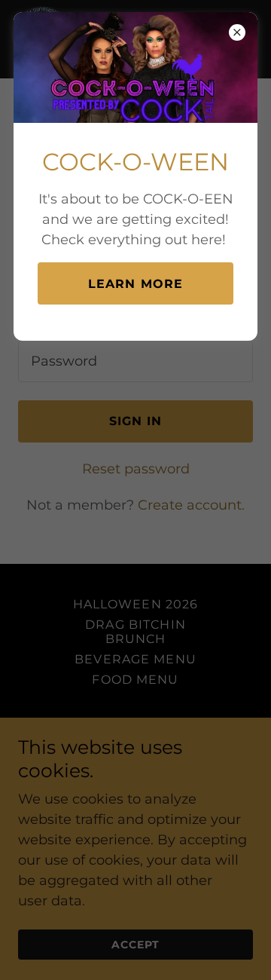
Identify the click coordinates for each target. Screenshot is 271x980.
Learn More (135, 284)
